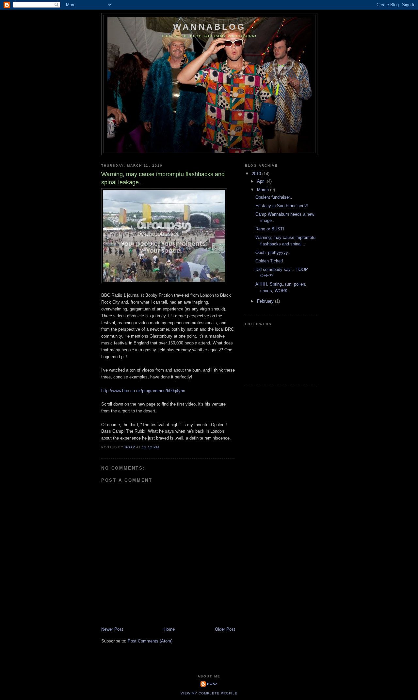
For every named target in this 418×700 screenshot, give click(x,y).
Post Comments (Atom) (150, 641)
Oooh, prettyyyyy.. (272, 252)
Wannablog (209, 27)
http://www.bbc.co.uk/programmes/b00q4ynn (143, 390)
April (262, 181)
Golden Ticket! (269, 260)
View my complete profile (209, 693)
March (263, 189)
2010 (257, 173)
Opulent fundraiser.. (273, 197)
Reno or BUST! (269, 228)
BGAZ (212, 684)
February (266, 301)
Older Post (225, 629)
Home (169, 629)
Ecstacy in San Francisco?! (281, 205)
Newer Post (112, 629)
